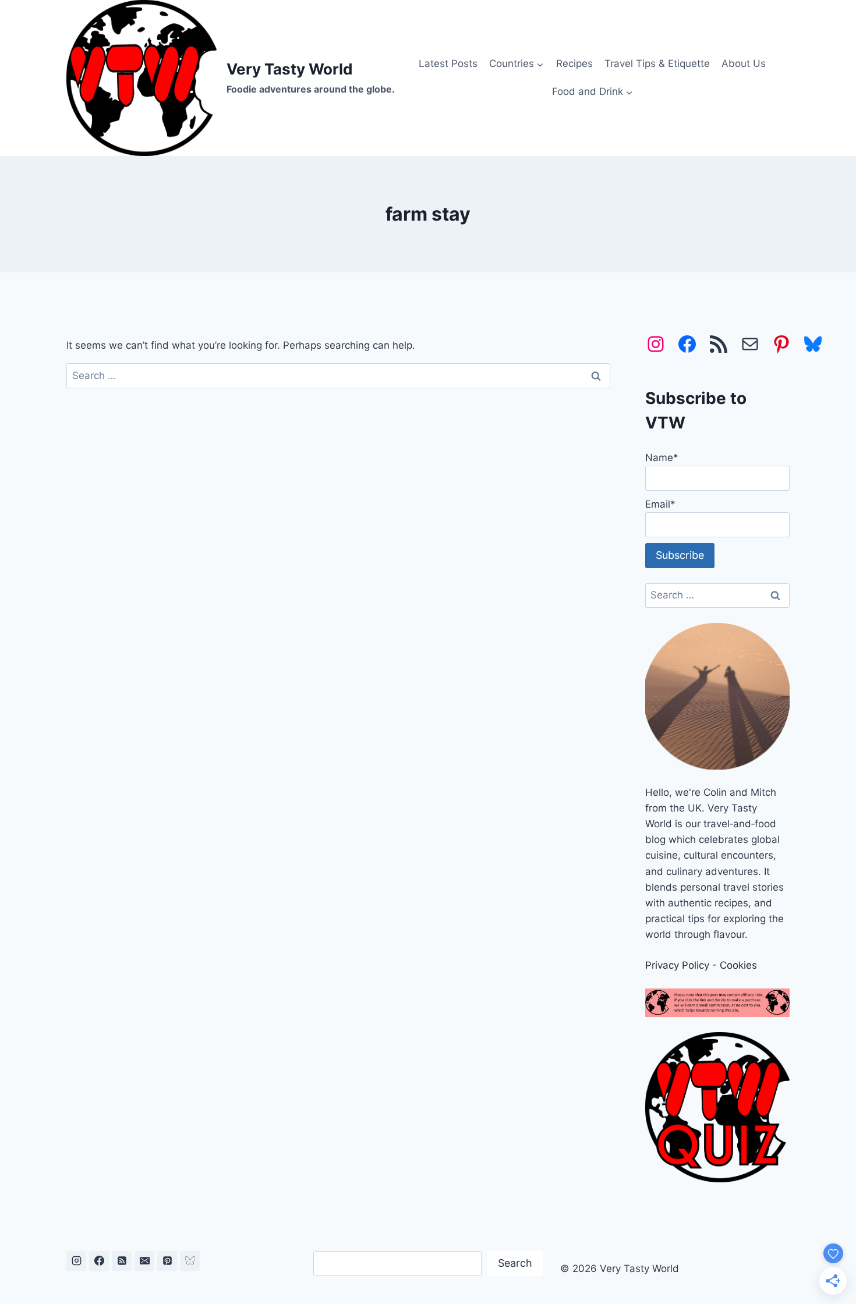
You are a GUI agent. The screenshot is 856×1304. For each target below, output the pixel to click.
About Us (743, 63)
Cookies (738, 965)
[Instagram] (76, 1261)
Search (515, 1263)
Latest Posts (448, 63)
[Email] (144, 1261)
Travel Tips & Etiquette (657, 63)
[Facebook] (99, 1261)
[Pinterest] (167, 1261)
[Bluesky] (190, 1261)
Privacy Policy (677, 965)
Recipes (574, 63)
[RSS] (122, 1261)
